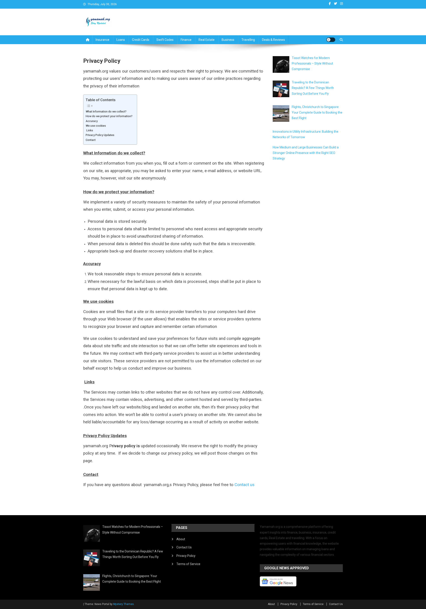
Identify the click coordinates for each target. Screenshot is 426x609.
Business (228, 39)
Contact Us (184, 547)
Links (89, 130)
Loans (120, 39)
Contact (91, 140)
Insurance (102, 39)
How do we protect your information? (109, 116)
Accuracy (92, 121)
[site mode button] (330, 39)
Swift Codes (165, 39)
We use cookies (96, 125)
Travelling (248, 39)
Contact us (244, 484)
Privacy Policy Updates (100, 135)
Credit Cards (140, 39)
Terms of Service (188, 564)
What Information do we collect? (106, 111)
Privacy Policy (185, 556)
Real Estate (207, 39)
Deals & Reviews (273, 39)
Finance (186, 39)
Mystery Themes (123, 604)
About (180, 539)
